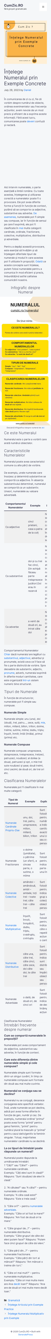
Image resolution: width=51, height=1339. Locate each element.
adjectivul (24, 658)
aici (43, 428)
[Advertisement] (25, 157)
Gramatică (14, 1300)
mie (43, 722)
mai (21, 228)
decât (17, 1284)
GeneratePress (25, 1334)
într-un (26, 680)
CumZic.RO (13, 5)
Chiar (7, 654)
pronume (9, 672)
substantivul (11, 658)
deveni (31, 121)
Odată (39, 261)
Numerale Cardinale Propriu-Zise (12, 826)
